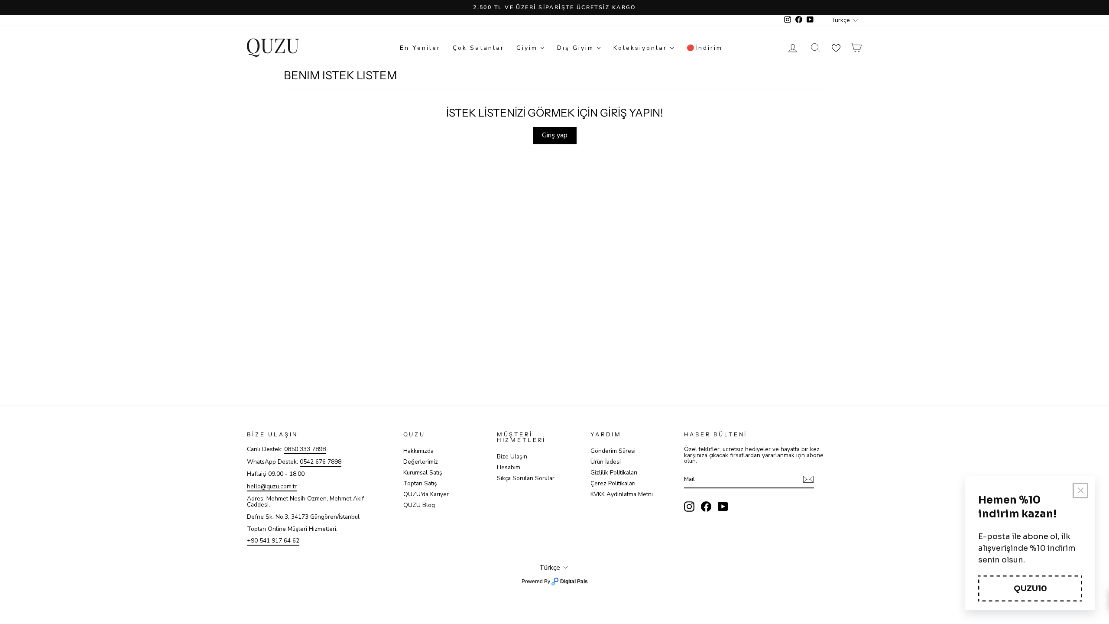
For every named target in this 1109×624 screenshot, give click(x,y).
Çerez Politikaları (613, 483)
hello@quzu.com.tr (272, 486)
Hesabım (508, 467)
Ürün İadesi (605, 462)
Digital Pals (574, 581)
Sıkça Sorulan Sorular (525, 478)
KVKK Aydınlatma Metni (621, 494)
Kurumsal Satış (422, 472)
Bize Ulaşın (512, 456)
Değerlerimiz (420, 462)
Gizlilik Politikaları (613, 472)
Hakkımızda (418, 451)
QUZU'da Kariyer (426, 494)
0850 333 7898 (305, 449)
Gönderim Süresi (613, 451)
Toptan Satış (420, 483)
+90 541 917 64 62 (273, 540)
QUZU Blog (419, 505)
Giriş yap (554, 135)
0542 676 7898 (320, 462)
